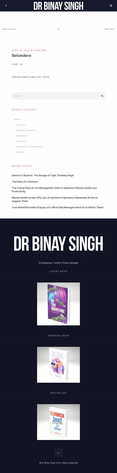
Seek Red (73, 463)
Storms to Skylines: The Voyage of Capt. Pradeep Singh (43, 175)
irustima (41, 50)
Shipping (20, 152)
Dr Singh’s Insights (26, 130)
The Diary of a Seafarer (25, 181)
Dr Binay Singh (48, 463)
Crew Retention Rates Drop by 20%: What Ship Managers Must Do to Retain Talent (58, 207)
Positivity (21, 141)
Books (17, 119)
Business (20, 125)
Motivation (22, 136)
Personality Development (29, 147)
